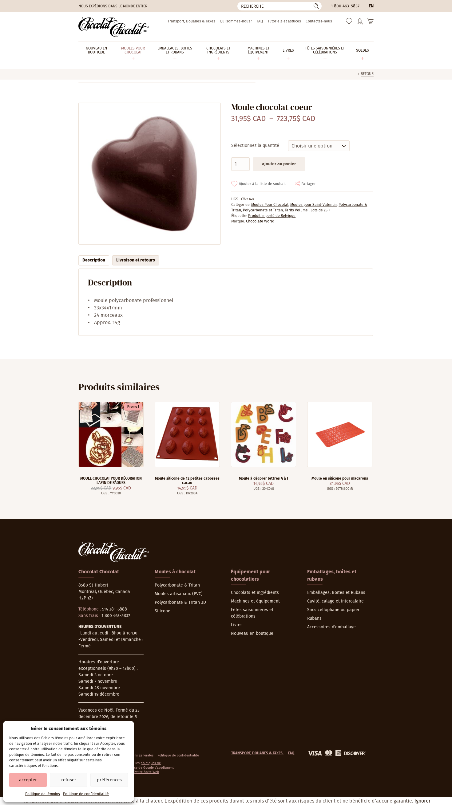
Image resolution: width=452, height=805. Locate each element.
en (371, 6)
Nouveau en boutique (252, 633)
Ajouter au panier (279, 164)
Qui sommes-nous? (236, 21)
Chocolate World (260, 221)
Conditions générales (137, 755)
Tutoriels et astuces (284, 21)
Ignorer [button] (422, 801)
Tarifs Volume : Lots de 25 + (307, 210)
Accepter (28, 780)
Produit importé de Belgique (271, 216)
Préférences (109, 780)
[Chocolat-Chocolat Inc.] (113, 27)
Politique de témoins (42, 794)
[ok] (316, 6)
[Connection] (360, 23)
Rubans (314, 618)
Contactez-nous (319, 21)
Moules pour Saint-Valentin (313, 204)
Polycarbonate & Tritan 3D (180, 602)
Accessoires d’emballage (331, 627)
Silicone (162, 611)
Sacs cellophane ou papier (333, 610)
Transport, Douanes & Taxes (191, 21)
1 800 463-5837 (345, 6)
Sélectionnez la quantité (255, 145)
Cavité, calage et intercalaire (335, 601)
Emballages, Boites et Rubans (336, 593)
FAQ (260, 21)
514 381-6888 (114, 609)
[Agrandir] (149, 174)
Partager (308, 184)
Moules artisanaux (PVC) (179, 594)
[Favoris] (349, 23)
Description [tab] (93, 260)
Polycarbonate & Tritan (177, 585)
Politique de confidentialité (86, 794)
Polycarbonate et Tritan (263, 210)
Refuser (68, 780)
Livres (237, 625)
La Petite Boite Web (144, 772)
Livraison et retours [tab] (135, 260)
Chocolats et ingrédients (255, 593)
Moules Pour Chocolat (269, 204)
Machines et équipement (255, 601)
